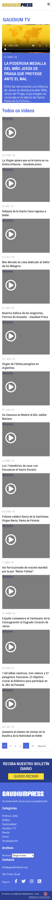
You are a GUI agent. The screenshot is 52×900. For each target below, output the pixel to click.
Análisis (6, 820)
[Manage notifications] (45, 894)
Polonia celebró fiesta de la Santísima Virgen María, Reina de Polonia (25, 518)
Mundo (6, 832)
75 (32, 746)
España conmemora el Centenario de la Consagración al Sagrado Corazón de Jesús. (26, 622)
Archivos (6, 855)
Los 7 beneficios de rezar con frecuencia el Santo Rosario (20, 467)
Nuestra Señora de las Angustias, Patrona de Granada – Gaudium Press (25, 315)
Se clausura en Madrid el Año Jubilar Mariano (24, 417)
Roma (5, 837)
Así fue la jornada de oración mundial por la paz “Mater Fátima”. (24, 569)
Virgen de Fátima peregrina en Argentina (20, 366)
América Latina (10, 816)
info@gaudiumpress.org (15, 867)
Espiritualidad (9, 824)
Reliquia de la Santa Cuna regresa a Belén (24, 213)
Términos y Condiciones (39, 897)
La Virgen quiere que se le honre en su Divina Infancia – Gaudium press (25, 162)
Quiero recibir (26, 776)
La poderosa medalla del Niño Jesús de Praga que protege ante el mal (25, 71)
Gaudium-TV (9, 828)
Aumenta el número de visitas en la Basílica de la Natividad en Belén (23, 734)
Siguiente (42, 746)
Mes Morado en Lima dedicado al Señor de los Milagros (26, 264)
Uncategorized (10, 841)
